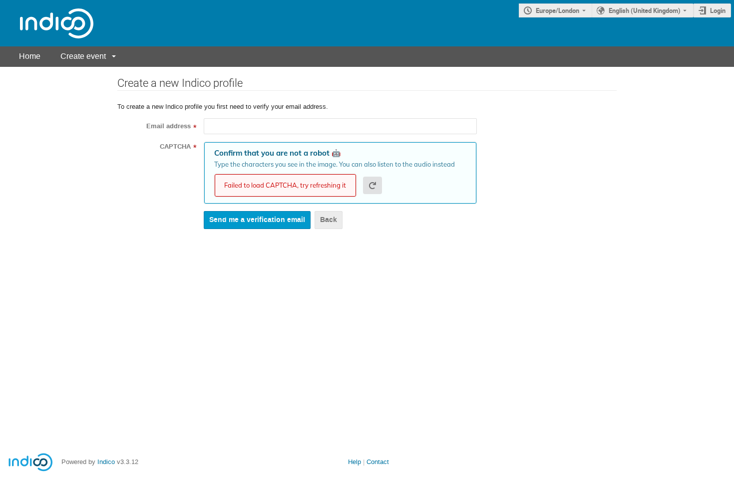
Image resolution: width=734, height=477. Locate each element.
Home (29, 56)
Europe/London (557, 10)
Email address (168, 126)
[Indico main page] (46, 23)
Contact (378, 462)
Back (328, 220)
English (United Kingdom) (645, 10)
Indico (106, 462)
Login (718, 10)
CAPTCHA (175, 146)
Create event (83, 56)
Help (354, 462)
